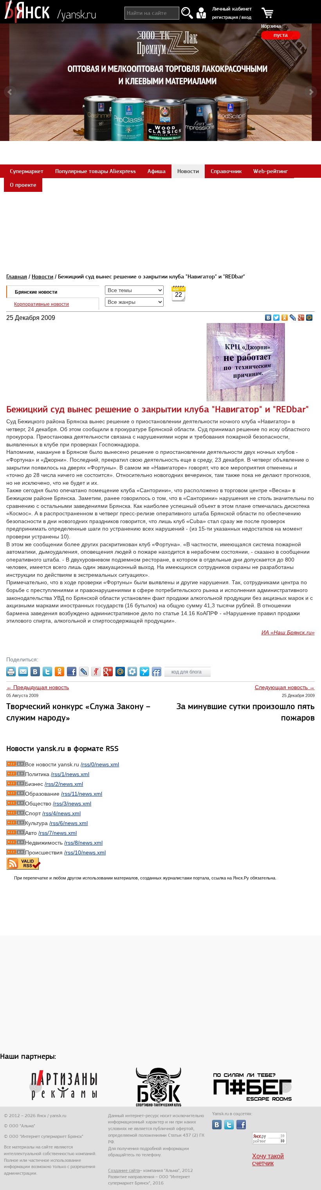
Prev (10, 92)
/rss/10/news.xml (85, 852)
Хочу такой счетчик (268, 1160)
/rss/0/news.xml (100, 764)
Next (311, 92)
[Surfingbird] (144, 671)
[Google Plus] (301, 317)
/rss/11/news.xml (81, 794)
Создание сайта (124, 1170)
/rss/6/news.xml (68, 823)
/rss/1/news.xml (70, 774)
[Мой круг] (132, 671)
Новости (42, 276)
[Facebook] (71, 671)
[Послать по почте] (23, 671)
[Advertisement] (160, 209)
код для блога (187, 672)
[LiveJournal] (293, 317)
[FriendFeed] (156, 671)
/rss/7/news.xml (57, 833)
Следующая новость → (285, 687)
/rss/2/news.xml (64, 784)
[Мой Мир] (309, 317)
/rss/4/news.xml (61, 813)
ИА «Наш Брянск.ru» (288, 632)
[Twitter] (276, 317)
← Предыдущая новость (37, 687)
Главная (16, 276)
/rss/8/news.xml (83, 843)
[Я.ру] (96, 671)
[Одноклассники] (285, 317)
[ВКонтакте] (268, 317)
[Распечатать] (11, 671)
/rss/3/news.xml (72, 803)
